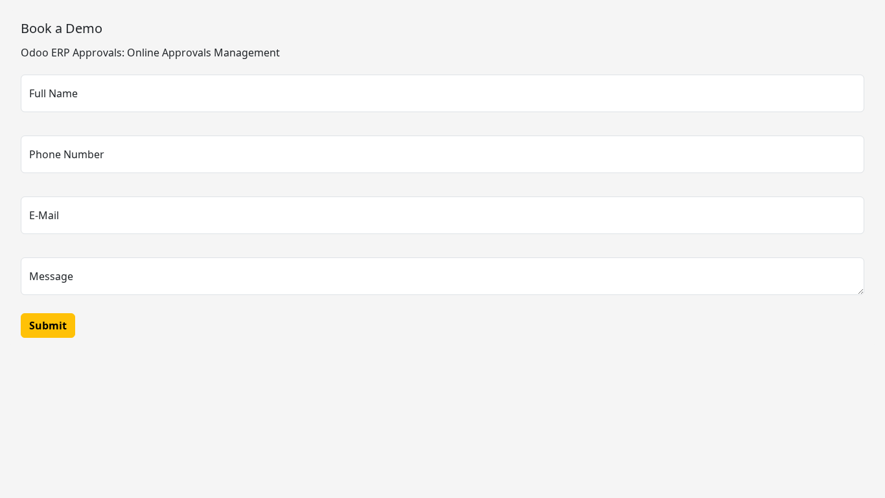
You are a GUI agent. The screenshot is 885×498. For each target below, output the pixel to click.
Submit (48, 325)
